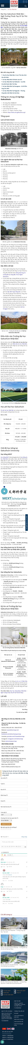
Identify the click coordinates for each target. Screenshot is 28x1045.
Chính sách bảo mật (18, 1021)
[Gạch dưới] (6, 846)
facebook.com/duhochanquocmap (11, 734)
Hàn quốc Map (21, 990)
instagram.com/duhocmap (15, 739)
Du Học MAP (6, 873)
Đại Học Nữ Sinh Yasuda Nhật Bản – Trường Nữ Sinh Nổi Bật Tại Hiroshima (13, 965)
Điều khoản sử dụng (18, 1019)
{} (18, 846)
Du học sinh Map (8, 994)
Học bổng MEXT (5, 457)
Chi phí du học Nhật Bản (7, 410)
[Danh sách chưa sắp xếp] (11, 846)
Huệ (9, 899)
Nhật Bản (6, 992)
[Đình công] (7, 846)
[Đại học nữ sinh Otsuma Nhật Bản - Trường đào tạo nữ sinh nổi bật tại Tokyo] (14, 946)
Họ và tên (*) (4, 778)
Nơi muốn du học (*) (6, 806)
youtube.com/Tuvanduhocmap (15, 736)
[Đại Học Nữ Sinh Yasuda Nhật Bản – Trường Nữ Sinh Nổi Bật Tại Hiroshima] (14, 963)
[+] (20, 846)
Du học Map (6, 990)
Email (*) (3, 801)
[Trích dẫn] (13, 846)
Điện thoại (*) (4, 795)
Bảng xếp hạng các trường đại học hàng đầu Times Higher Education (14, 274)
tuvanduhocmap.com (13, 730)
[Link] (16, 846)
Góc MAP (16, 1013)
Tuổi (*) (2, 783)
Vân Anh (10, 874)
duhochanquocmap (11, 741)
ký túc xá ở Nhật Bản (21, 681)
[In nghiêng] (4, 846)
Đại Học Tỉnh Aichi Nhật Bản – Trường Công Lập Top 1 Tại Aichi (13, 931)
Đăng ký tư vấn (6, 824)
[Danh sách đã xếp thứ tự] (9, 846)
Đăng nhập (24, 836)
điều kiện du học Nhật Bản (20, 344)
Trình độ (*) (4, 812)
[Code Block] (15, 846)
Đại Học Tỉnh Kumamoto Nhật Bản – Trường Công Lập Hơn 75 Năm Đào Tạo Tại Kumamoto (13, 982)
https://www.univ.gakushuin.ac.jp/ (16, 112)
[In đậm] (2, 846)
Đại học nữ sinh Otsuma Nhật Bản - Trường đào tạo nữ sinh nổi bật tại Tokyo (14, 948)
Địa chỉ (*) (3, 789)
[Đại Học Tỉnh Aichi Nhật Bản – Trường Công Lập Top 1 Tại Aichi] (14, 929)
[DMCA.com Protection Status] (6, 1034)
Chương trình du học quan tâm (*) (9, 818)
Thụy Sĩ (19, 992)
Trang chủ (3, 9)
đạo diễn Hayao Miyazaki (14, 291)
